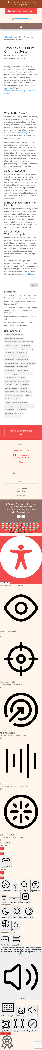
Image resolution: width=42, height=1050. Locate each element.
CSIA (16, 384)
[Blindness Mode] (1, 789)
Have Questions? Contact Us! (21, 432)
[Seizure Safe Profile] (1, 687)
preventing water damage (13, 406)
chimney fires (9, 359)
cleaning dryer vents (25, 374)
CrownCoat (8, 384)
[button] (1, 534)
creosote (23, 377)
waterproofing (21, 409)
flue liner (8, 399)
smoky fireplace (29, 406)
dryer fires (23, 388)
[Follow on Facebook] (19, 516)
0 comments (21, 58)
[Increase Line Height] (2, 872)
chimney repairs (22, 367)
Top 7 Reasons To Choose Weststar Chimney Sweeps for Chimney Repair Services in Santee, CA (20, 310)
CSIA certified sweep (11, 388)
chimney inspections (11, 363)
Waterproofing (9, 58)
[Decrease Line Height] (2, 877)
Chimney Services (10, 37)
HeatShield (16, 399)
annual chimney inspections (14, 338)
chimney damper (22, 356)
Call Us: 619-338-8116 (21, 451)
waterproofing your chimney (14, 413)
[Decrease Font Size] (2, 853)
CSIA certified (24, 384)
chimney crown (10, 356)
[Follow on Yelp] (23, 516)
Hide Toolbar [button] (5, 583)
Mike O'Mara (11, 55)
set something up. (28, 274)
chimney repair (10, 367)
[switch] (1, 636)
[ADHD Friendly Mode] (1, 738)
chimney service (10, 370)
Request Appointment (21, 11)
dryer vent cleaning (11, 392)
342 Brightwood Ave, (21, 455)
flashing (28, 395)
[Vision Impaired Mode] (1, 636)
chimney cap (29, 349)
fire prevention (10, 395)
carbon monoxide (24, 345)
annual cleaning (27, 342)
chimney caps (9, 352)
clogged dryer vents (11, 377)
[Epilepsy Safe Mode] (1, 840)
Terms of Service (24, 512)
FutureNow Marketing (18, 509)
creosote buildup (10, 381)
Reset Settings (5, 1034)
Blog (20, 37)
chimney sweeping (11, 374)
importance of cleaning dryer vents (16, 402)
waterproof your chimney (13, 417)
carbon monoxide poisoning (14, 349)
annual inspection (11, 345)
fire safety (20, 395)
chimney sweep (23, 370)
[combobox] (21, 528)
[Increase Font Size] (2, 848)
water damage (9, 409)
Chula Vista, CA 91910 (21, 458)
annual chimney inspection (14, 334)
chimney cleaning (21, 352)
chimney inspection (22, 359)
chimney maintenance (28, 363)
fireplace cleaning (25, 392)
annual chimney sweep (12, 342)
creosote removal (23, 381)
